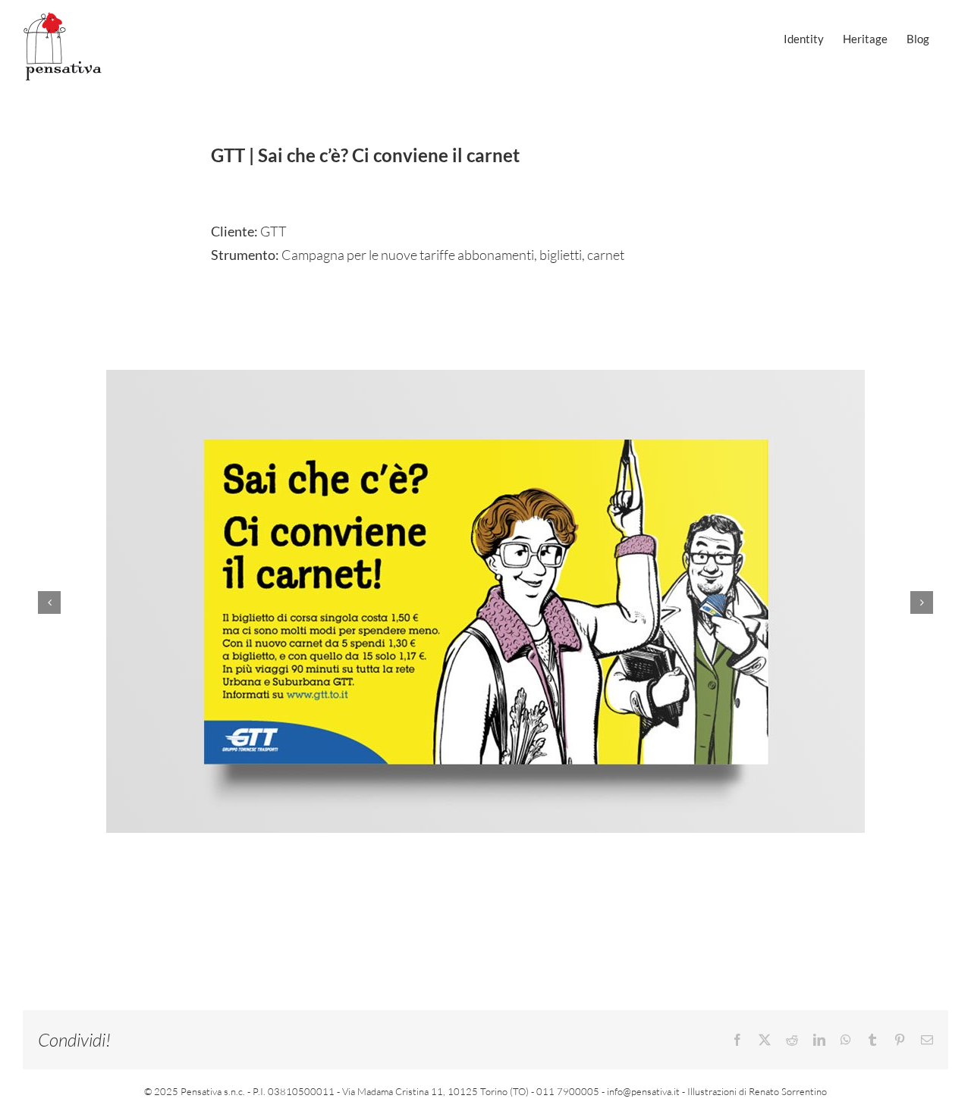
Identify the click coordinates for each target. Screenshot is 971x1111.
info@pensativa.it (643, 1091)
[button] (49, 602)
